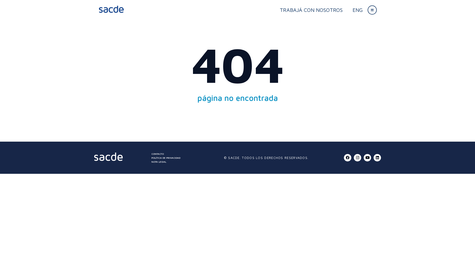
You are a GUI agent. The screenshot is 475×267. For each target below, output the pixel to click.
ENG (358, 10)
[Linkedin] (377, 157)
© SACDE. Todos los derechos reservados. (266, 158)
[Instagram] (357, 157)
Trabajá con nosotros (311, 10)
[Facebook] (347, 157)
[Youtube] (367, 157)
